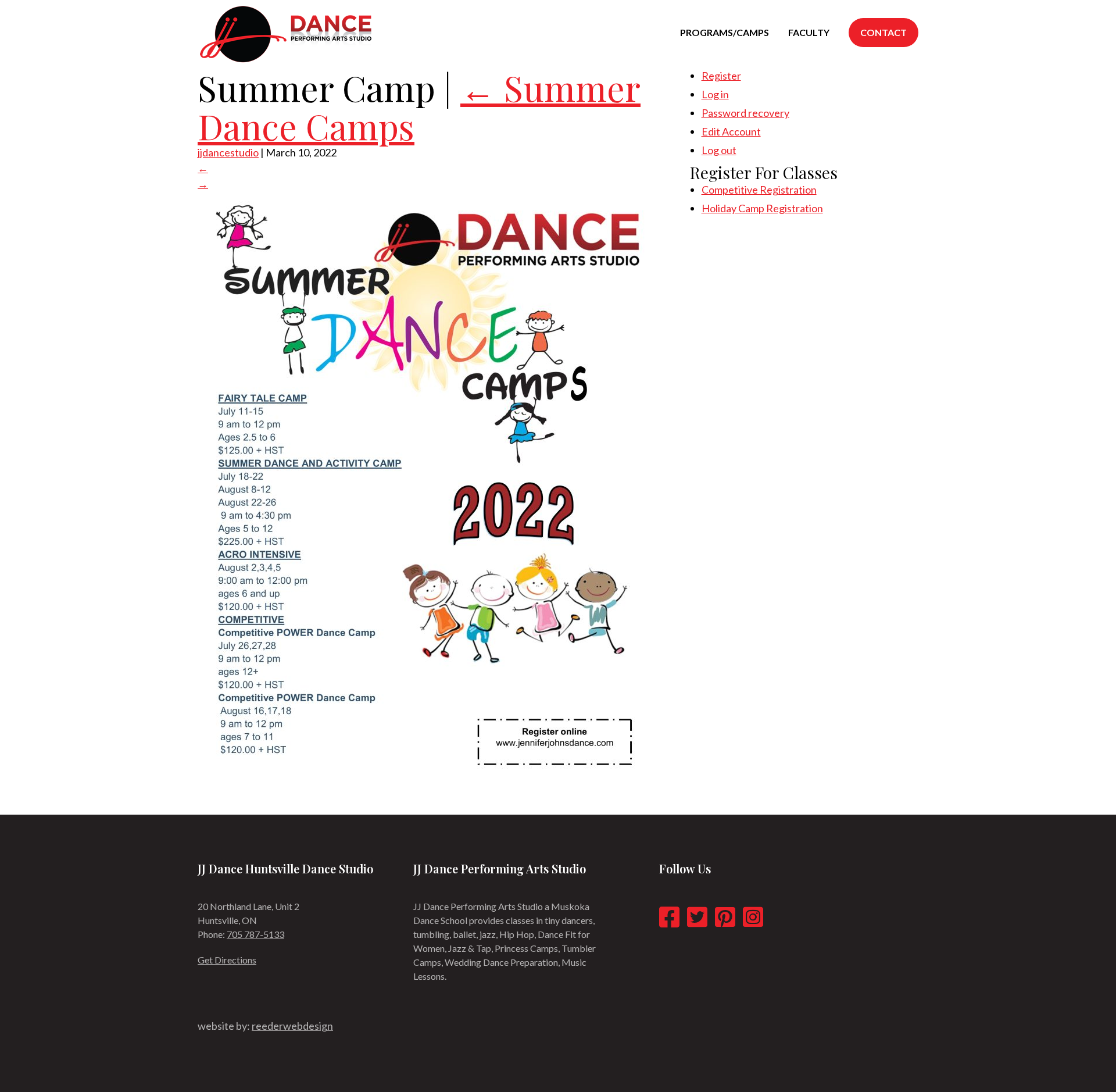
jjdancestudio (228, 152)
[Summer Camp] (427, 783)
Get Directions (227, 959)
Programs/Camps (724, 32)
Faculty (808, 32)
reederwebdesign (292, 1025)
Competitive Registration (759, 189)
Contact (883, 32)
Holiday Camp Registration (762, 208)
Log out (719, 150)
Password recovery (745, 112)
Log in (715, 94)
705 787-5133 (255, 934)
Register (721, 75)
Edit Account (731, 131)
